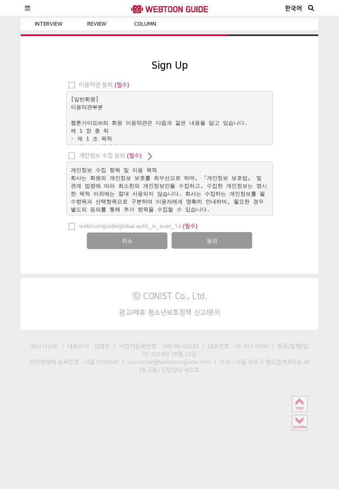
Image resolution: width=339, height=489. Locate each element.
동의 (212, 240)
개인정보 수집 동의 (109, 155)
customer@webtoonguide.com (169, 361)
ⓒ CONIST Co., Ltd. (169, 295)
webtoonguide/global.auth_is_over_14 (137, 226)
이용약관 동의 (103, 84)
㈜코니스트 (44, 346)
